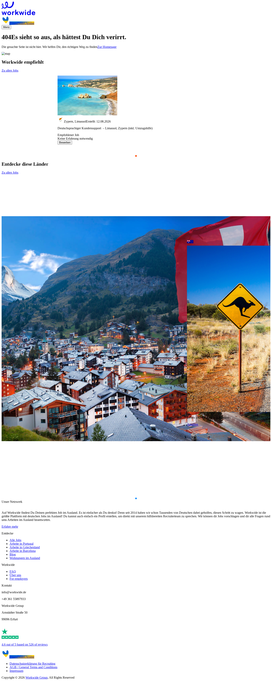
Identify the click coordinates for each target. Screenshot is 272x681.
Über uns (15, 575)
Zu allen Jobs (10, 70)
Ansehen (192, 424)
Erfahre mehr (10, 526)
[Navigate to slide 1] (136, 156)
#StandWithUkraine (21, 23)
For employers (19, 578)
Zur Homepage (106, 47)
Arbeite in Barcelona (23, 551)
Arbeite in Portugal (21, 543)
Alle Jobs (15, 540)
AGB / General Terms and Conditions (33, 667)
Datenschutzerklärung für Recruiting (32, 663)
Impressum (16, 670)
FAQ (13, 571)
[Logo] (136, 9)
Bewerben (64, 142)
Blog (13, 554)
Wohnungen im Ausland (25, 558)
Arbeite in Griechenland (25, 547)
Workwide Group (36, 677)
